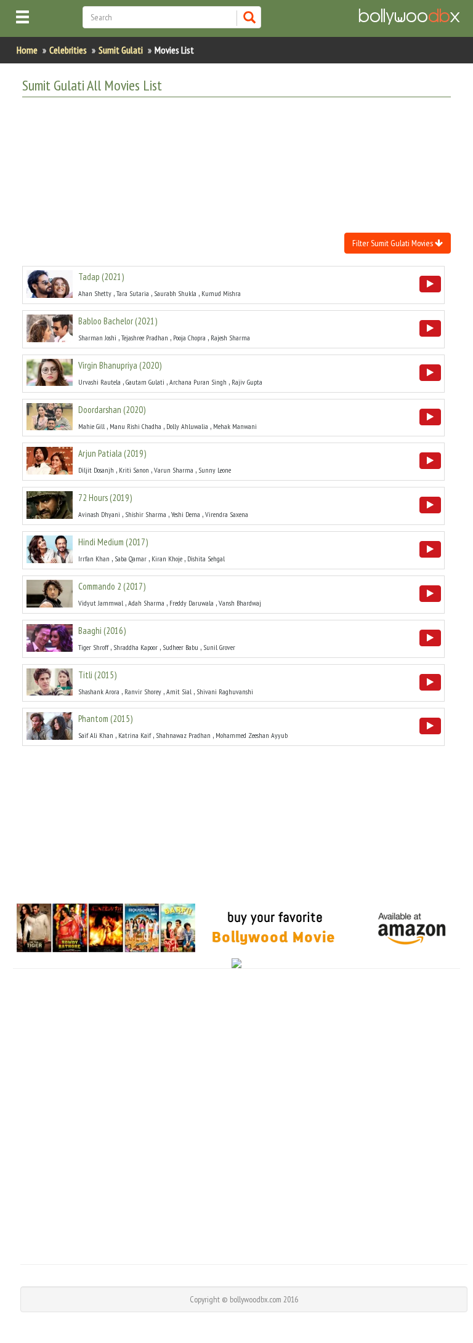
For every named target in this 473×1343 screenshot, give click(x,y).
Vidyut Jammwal (100, 602)
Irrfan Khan (94, 558)
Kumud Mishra (221, 293)
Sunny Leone (214, 470)
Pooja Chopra (189, 337)
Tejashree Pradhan (144, 337)
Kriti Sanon (134, 470)
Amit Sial (179, 691)
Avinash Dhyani (99, 514)
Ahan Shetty (94, 293)
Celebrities (68, 50)
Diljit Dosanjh (96, 470)
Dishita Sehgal (206, 558)
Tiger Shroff (93, 647)
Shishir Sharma (145, 514)
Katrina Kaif (134, 735)
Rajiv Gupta (247, 382)
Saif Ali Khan (95, 735)
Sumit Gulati (121, 50)
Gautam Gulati (145, 382)
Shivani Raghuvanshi (224, 691)
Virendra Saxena (226, 514)
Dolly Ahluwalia (187, 426)
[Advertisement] (246, 137)
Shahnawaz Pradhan (183, 735)
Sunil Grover (219, 647)
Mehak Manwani (235, 426)
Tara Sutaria (132, 293)
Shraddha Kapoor (135, 647)
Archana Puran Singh (198, 382)
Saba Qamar (131, 558)
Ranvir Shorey (142, 691)
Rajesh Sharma (230, 337)
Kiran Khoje (167, 558)
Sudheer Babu (180, 647)
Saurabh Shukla (175, 293)
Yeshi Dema (185, 514)
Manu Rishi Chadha (135, 426)
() (101, 277)
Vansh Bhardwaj (240, 602)
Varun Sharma (173, 470)
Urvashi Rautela (99, 382)
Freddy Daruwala (191, 602)
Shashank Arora (98, 691)
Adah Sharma (146, 602)
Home (27, 50)
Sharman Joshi (97, 337)
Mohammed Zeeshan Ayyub (252, 735)
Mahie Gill (91, 426)
